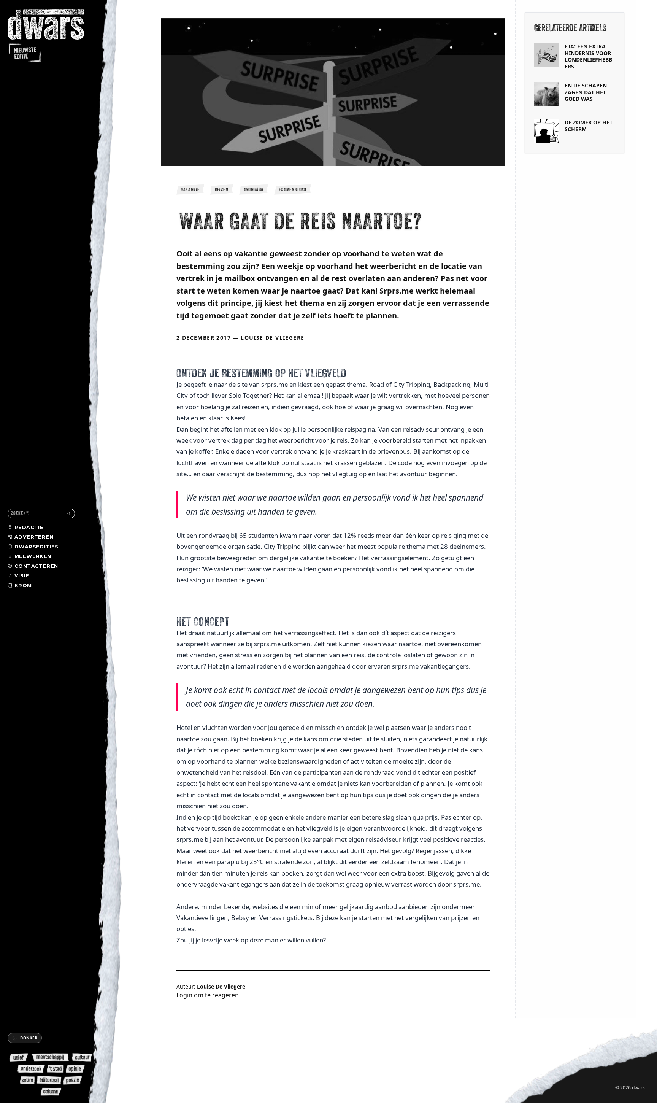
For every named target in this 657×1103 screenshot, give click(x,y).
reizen (222, 189)
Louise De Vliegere (272, 337)
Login (184, 995)
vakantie (190, 189)
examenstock (293, 189)
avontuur (254, 189)
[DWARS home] (52, 36)
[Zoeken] (69, 513)
